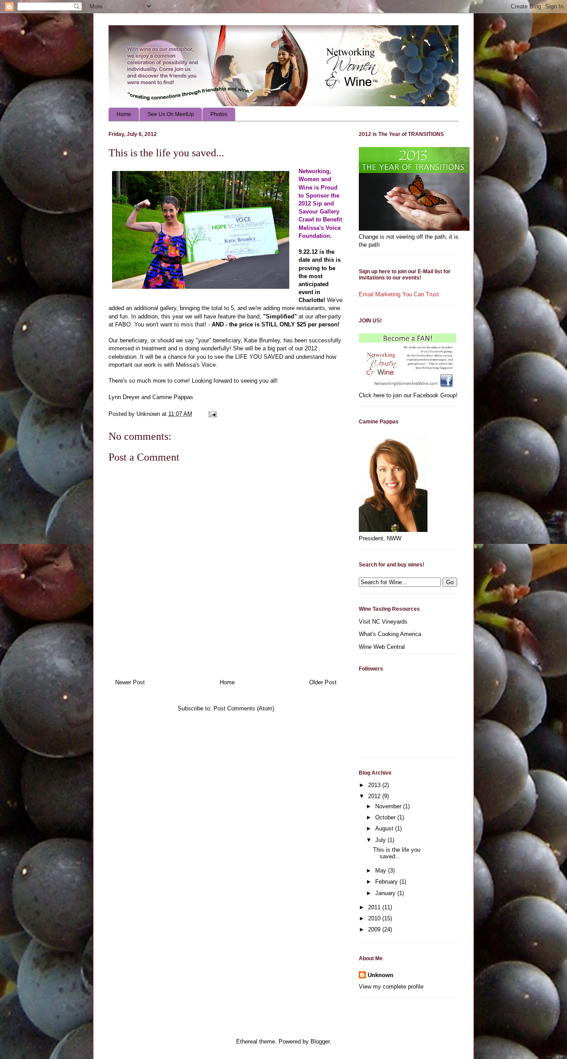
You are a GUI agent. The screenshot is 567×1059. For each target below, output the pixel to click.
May (381, 870)
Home (124, 114)
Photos (218, 114)
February (387, 881)
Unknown (380, 975)
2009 (375, 929)
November (389, 806)
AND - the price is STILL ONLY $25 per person (275, 324)
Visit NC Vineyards (383, 621)
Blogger (320, 1041)
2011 (375, 907)
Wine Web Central (382, 647)
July (381, 840)
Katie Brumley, (263, 340)
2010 (375, 918)
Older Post (323, 682)
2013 (375, 785)
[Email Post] (212, 414)
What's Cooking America (390, 634)
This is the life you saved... (396, 853)
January (386, 893)
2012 (375, 796)
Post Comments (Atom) (244, 708)
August (385, 828)
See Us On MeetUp (171, 114)
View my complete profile (391, 986)
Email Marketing (379, 294)
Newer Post (130, 682)
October (386, 817)
